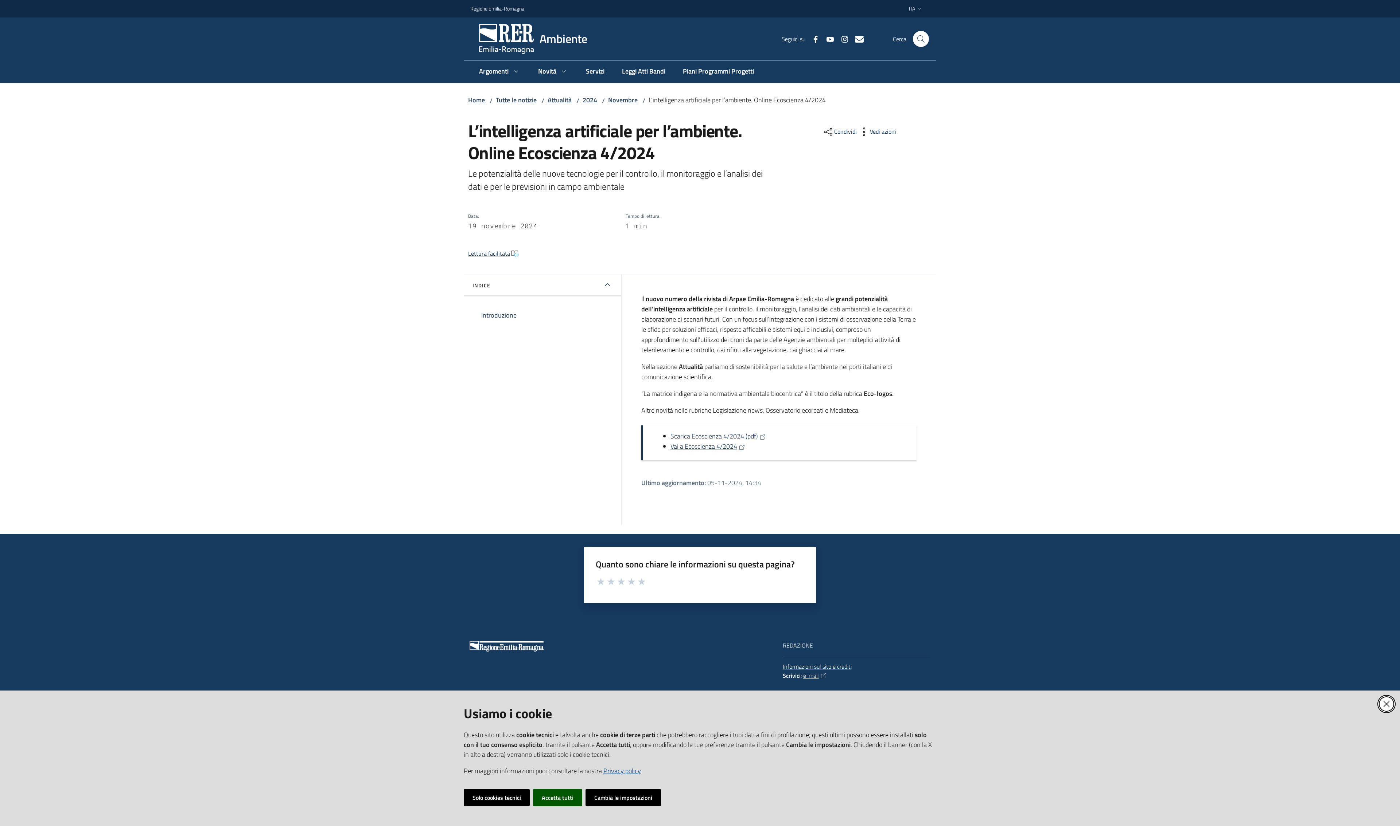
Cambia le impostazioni (623, 797)
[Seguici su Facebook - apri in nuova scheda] (812, 38)
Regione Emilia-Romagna (497, 8)
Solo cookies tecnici (496, 797)
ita (912, 8)
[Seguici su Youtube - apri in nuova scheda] (827, 38)
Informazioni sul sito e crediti (817, 666)
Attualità (560, 100)
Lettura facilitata (489, 253)
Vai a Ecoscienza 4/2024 (703, 446)
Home (476, 100)
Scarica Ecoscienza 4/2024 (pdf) (714, 436)
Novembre (623, 100)
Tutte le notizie (516, 100)
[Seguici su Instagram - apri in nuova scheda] (842, 38)
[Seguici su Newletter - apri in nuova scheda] (856, 38)
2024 (590, 100)
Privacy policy (622, 771)
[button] (921, 39)
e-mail (811, 675)
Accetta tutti (557, 797)
